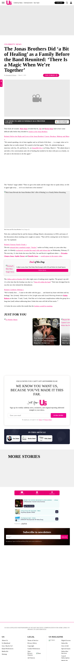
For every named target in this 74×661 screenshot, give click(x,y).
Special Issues (65, 649)
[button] (67, 3)
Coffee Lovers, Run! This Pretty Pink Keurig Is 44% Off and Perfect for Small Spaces (41, 267)
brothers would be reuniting (43, 306)
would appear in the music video (51, 256)
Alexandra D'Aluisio (11, 75)
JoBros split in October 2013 (16, 279)
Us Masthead (6, 643)
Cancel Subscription (65, 657)
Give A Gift (65, 646)
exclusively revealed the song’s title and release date (33, 250)
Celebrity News (18, 3)
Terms (40, 419)
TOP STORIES (50, 75)
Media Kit (5, 651)
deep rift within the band (42, 282)
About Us (5, 640)
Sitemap (4, 654)
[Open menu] (3, 2)
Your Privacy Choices (30, 653)
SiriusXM (37, 148)
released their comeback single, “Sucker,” (23, 247)
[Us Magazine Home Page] (9, 3)
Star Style (36, 3)
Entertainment (28, 3)
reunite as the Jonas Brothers (37, 131)
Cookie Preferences (34, 649)
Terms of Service (33, 640)
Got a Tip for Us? (7, 646)
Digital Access (66, 640)
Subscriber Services (64, 652)
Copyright (31, 646)
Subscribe (59, 3)
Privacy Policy (48, 419)
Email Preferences (7, 649)
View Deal (42, 270)
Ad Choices (31, 658)
